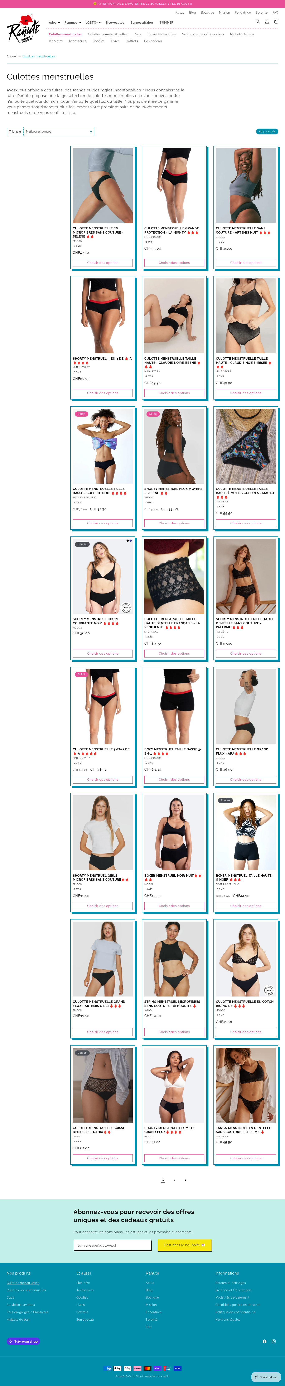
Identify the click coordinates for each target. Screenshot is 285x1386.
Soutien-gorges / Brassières (27, 1312)
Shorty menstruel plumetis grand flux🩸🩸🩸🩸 (169, 1130)
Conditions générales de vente (238, 1304)
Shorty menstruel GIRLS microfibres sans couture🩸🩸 (101, 878)
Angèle (165, 1376)
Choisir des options (102, 263)
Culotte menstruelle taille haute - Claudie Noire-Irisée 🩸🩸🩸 (244, 363)
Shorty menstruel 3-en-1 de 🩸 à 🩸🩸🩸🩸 (102, 361)
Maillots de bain (18, 1319)
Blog (149, 1290)
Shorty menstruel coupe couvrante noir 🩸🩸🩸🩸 (96, 621)
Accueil (13, 56)
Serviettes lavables (21, 1304)
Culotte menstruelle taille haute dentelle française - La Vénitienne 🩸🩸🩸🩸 (172, 623)
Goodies (82, 1297)
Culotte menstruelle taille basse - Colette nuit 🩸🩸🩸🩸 (100, 491)
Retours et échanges (231, 1282)
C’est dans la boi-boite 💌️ (184, 1245)
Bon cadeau (85, 1319)
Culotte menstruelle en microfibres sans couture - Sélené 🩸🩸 (98, 232)
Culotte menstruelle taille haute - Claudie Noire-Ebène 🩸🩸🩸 (172, 363)
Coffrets (82, 1312)
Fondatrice (154, 1312)
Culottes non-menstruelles (26, 1290)
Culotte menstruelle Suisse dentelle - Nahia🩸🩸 (99, 1130)
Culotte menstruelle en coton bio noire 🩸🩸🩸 (245, 1004)
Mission (151, 1304)
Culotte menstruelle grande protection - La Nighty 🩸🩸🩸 (171, 230)
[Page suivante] (185, 1179)
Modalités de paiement (233, 1297)
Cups (10, 1297)
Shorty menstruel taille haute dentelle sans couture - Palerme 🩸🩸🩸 (245, 623)
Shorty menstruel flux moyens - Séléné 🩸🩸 (173, 491)
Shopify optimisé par (148, 1376)
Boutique (152, 1297)
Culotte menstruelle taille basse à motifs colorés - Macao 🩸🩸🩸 (245, 493)
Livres (80, 1304)
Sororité (152, 1319)
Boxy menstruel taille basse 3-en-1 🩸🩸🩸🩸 (172, 751)
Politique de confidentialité (236, 1312)
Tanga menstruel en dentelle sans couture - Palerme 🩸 (243, 1130)
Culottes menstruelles (39, 56)
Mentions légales (228, 1319)
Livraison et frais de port (234, 1290)
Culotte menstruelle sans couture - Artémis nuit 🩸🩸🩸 (243, 230)
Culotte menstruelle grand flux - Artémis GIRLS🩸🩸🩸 (99, 1004)
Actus (150, 1282)
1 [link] (163, 1179)
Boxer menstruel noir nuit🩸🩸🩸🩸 (173, 878)
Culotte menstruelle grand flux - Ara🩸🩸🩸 (242, 751)
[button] (54, 23)
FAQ (149, 1326)
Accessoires (85, 1290)
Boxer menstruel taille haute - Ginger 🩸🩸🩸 (245, 878)
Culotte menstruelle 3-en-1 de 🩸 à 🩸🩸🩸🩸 (101, 751)
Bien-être (83, 1282)
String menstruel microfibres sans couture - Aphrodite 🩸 (172, 1004)
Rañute (130, 1376)
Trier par (15, 131)
